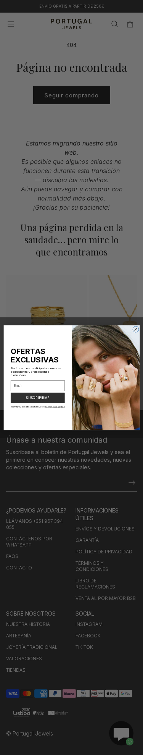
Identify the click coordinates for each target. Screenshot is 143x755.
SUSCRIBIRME (37, 398)
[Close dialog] (136, 329)
